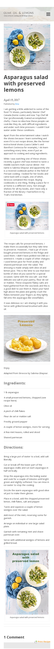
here (13, 400)
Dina (17, 104)
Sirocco (8, 179)
